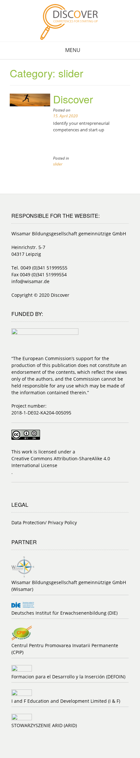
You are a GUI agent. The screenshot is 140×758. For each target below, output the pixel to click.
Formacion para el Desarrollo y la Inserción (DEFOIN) (68, 676)
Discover (73, 99)
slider (58, 163)
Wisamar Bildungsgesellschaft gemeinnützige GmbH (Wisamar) (68, 585)
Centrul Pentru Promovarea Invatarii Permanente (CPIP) (64, 648)
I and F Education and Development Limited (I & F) (65, 701)
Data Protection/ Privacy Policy (44, 522)
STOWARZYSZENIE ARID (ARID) (44, 725)
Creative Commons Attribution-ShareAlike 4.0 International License (60, 461)
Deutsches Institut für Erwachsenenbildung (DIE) (64, 613)
